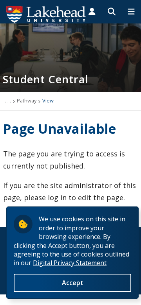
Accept (72, 282)
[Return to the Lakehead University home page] (46, 13)
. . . (8, 100)
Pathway (26, 100)
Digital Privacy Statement (70, 262)
